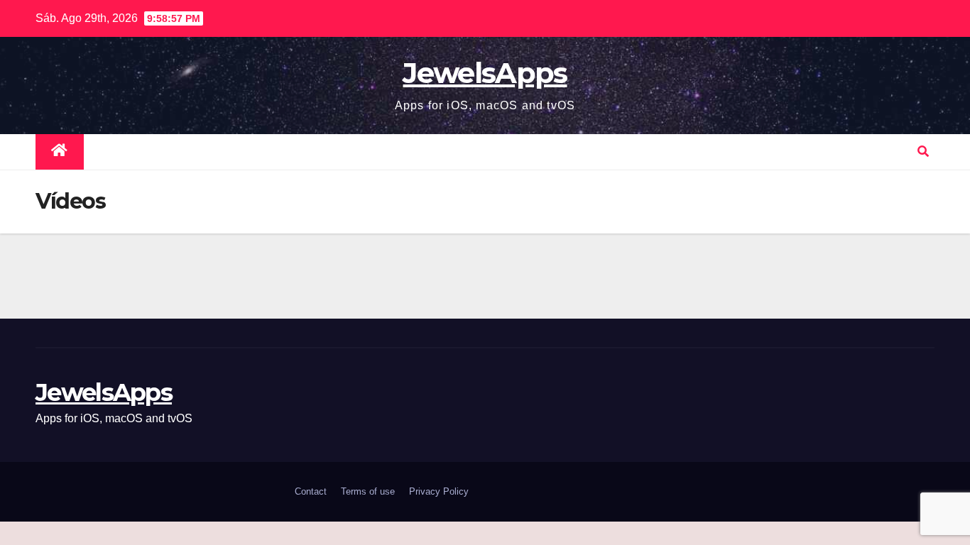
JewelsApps (485, 72)
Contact (311, 491)
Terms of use (368, 491)
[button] (923, 151)
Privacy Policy (439, 491)
